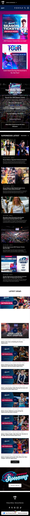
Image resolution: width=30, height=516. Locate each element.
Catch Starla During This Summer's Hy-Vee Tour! (15, 72)
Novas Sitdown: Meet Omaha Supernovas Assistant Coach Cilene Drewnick (14, 188)
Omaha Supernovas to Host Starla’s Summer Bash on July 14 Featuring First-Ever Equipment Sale (15, 277)
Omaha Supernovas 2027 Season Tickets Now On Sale (14, 247)
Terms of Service (19, 502)
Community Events (15, 119)
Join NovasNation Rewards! (15, 113)
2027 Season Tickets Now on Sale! (15, 41)
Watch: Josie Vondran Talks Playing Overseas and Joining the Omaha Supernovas (14, 388)
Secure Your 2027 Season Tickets (15, 97)
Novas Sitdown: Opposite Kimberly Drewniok (15, 159)
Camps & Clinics (15, 108)
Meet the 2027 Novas (15, 103)
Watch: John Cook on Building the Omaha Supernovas (12, 342)
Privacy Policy (10, 502)
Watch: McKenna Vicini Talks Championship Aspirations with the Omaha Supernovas (12, 365)
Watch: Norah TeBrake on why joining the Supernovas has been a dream (12, 411)
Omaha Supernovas (8, 310)
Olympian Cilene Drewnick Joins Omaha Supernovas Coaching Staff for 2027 (13, 218)
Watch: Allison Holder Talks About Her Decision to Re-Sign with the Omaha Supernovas (14, 434)
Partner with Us (15, 485)
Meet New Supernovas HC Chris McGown (15, 125)
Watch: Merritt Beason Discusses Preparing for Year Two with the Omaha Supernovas (15, 316)
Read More (24, 135)
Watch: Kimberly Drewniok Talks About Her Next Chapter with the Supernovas (14, 457)
